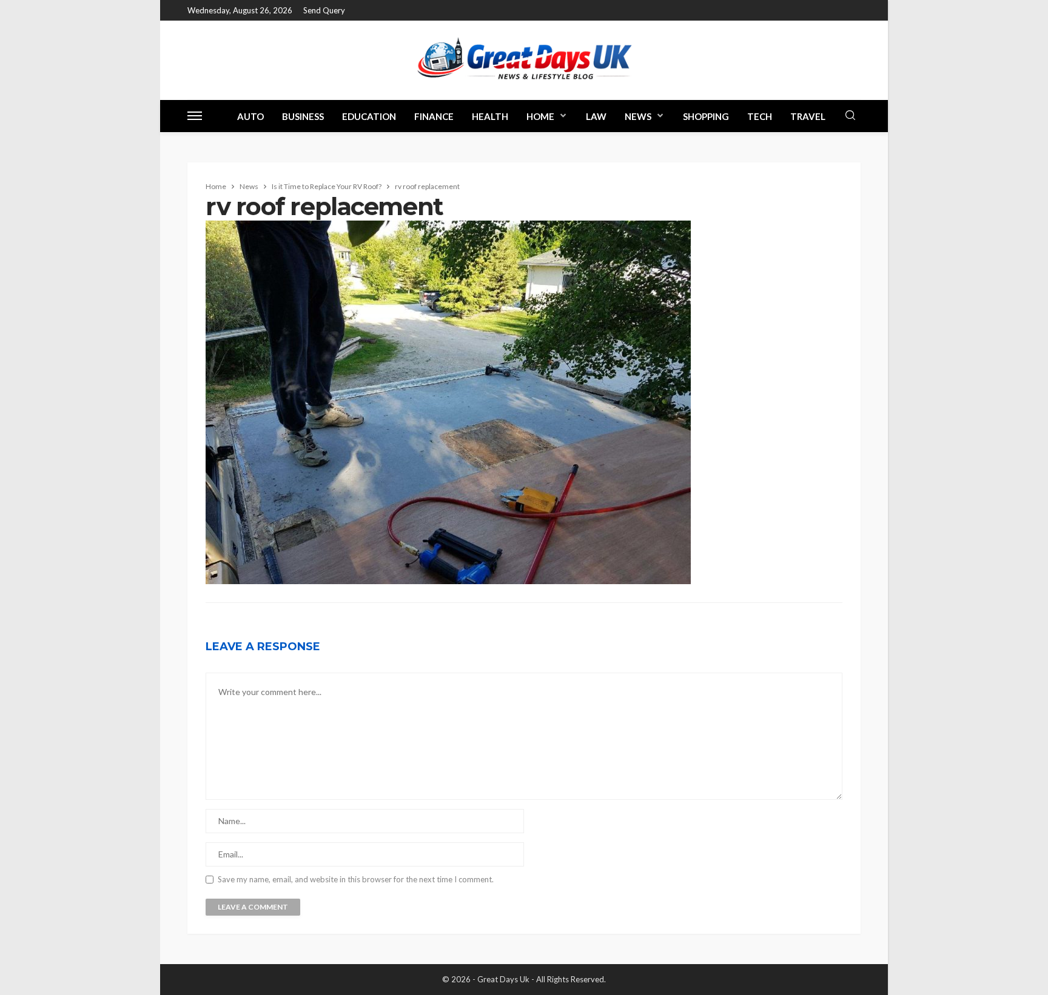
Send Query (324, 10)
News (638, 116)
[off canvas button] (194, 115)
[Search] (850, 115)
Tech (759, 116)
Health (490, 116)
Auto (250, 116)
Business (303, 116)
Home (540, 116)
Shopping (706, 116)
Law (596, 116)
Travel (807, 116)
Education (369, 116)
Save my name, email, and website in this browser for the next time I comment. (356, 880)
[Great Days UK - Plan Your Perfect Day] (524, 60)
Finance (434, 116)
